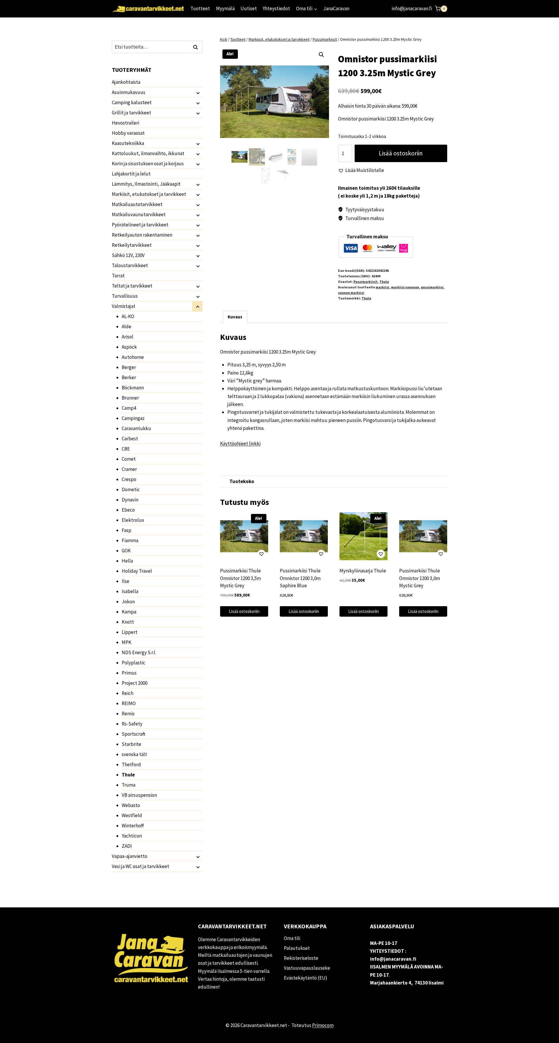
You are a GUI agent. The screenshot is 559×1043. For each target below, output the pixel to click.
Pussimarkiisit (365, 281)
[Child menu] (197, 92)
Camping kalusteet (132, 102)
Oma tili (292, 938)
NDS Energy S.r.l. (139, 652)
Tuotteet (200, 8)
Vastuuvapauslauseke (307, 968)
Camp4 (129, 408)
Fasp (126, 530)
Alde (126, 326)
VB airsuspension (139, 795)
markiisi (382, 287)
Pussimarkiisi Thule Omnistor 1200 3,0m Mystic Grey (419, 578)
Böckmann (133, 387)
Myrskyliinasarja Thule (362, 570)
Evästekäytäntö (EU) (305, 978)
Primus (129, 673)
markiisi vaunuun (405, 287)
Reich (127, 693)
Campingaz (133, 418)
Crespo (129, 479)
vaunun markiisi (351, 292)
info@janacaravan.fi (412, 8)
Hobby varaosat (128, 133)
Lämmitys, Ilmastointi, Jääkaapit (146, 184)
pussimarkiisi (432, 287)
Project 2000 (134, 683)
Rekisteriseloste (301, 958)
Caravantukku (136, 428)
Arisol (127, 337)
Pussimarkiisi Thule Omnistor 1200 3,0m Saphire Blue (300, 578)
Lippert (129, 632)
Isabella (130, 591)
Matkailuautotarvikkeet (137, 204)
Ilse (125, 581)
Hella (127, 561)
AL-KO (128, 316)
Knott (128, 622)
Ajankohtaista (126, 82)
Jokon (128, 601)
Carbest (130, 438)
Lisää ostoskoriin (401, 153)
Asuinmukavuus (128, 92)
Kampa (129, 612)
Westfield (132, 815)
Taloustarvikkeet (130, 265)
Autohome (133, 357)
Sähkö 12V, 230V (128, 255)
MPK (126, 642)
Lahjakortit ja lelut (131, 174)
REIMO (129, 703)
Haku (197, 47)
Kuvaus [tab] (235, 317)
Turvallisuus (125, 296)
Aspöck (129, 347)
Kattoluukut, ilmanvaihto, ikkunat (148, 153)
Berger (129, 367)
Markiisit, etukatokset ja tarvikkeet (149, 194)
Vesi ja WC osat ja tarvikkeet (140, 866)
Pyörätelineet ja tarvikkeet (140, 224)
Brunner (130, 398)
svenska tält (134, 754)
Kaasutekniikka (128, 143)
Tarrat (118, 275)
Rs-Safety (132, 724)
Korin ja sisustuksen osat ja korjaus (148, 163)
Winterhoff (133, 825)
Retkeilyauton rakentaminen (142, 235)
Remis (128, 713)
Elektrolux (133, 520)
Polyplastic (133, 662)
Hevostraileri (125, 123)
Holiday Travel (137, 571)
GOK (126, 550)
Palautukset (297, 948)
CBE (126, 449)
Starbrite (131, 744)
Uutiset (248, 8)
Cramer (129, 469)
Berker (129, 377)
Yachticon (132, 836)
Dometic (131, 489)
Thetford (131, 764)
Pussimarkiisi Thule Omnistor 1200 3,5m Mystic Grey (240, 578)
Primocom (323, 1025)
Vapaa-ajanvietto (129, 856)
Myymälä (225, 8)
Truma (128, 785)
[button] (321, 54)
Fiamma (130, 540)
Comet (129, 459)
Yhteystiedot (276, 8)
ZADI (127, 846)
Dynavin (130, 499)
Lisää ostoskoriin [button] (244, 611)
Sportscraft (133, 734)
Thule (384, 281)
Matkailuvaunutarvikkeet (139, 214)
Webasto (131, 805)
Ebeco (128, 510)
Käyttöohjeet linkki (240, 443)
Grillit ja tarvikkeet (131, 112)
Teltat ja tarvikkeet (132, 286)
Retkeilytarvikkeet (132, 245)
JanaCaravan (336, 8)
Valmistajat (123, 306)
